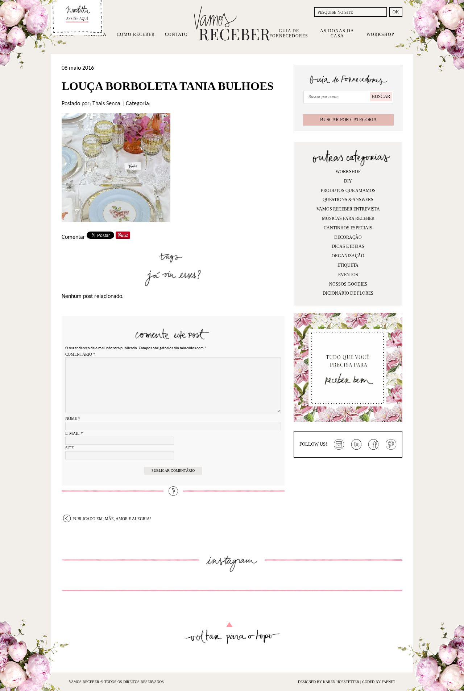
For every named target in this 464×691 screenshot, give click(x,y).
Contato (176, 34)
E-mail (74, 433)
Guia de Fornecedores (288, 33)
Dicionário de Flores (348, 293)
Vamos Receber (232, 23)
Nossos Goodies (348, 284)
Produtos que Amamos (348, 190)
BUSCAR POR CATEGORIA (348, 119)
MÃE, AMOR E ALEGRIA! (111, 518)
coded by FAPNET (378, 682)
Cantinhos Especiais (348, 227)
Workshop (380, 34)
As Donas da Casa (337, 33)
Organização (348, 255)
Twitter (356, 444)
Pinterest (391, 444)
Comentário (80, 354)
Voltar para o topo (232, 633)
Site (69, 448)
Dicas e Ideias (348, 246)
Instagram (339, 444)
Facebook (373, 444)
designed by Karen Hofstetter (329, 682)
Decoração (348, 237)
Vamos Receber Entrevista (348, 209)
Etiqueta (348, 265)
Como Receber (136, 34)
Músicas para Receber (348, 218)
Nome (72, 418)
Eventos (348, 274)
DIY (348, 181)
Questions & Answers (348, 199)
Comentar (73, 237)
